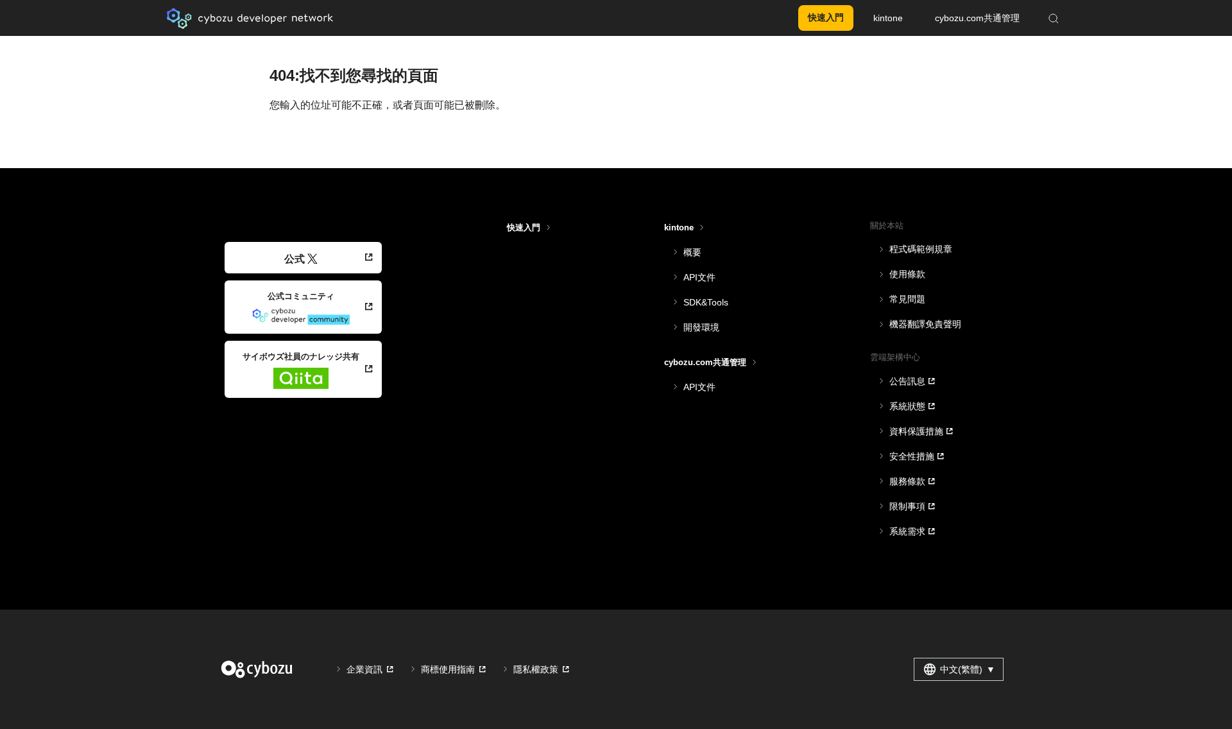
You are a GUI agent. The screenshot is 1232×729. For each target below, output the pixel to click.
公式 (294, 258)
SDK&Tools (705, 302)
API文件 (699, 277)
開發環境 (701, 327)
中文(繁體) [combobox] (967, 669)
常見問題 (907, 299)
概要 (692, 252)
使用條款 (907, 274)
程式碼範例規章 (920, 249)
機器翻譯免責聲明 (925, 324)
